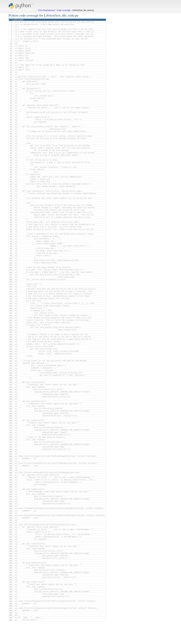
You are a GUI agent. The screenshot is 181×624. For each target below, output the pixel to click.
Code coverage (63, 10)
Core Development (46, 10)
